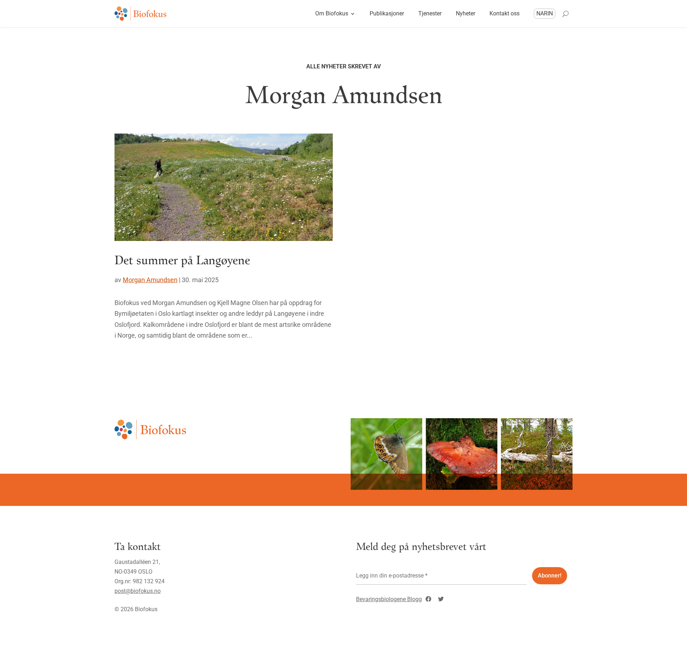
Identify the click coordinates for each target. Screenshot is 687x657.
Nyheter (465, 13)
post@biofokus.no (137, 591)
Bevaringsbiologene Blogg (389, 599)
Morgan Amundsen (150, 280)
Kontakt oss (504, 13)
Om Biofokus (331, 13)
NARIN (544, 13)
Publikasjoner (387, 13)
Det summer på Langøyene (182, 259)
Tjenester (430, 13)
